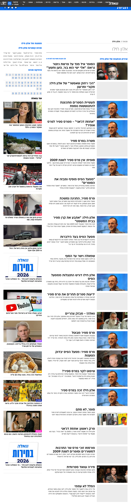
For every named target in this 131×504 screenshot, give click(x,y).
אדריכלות (7, 62)
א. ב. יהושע (37, 62)
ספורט (100, 2)
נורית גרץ (38, 56)
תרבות (84, 2)
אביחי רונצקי (17, 62)
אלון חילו (116, 42)
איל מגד (39, 65)
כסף (69, 2)
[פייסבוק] (5, 7)
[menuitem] (98, 3)
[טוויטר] (8, 7)
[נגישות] (3, 3)
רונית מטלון (29, 56)
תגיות (125, 42)
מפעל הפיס (7, 56)
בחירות (92, 2)
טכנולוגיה (39, 2)
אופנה (30, 2)
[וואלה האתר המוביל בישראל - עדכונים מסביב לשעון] (113, 3)
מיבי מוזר (12, 59)
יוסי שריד (6, 53)
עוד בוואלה (36, 98)
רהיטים (6, 59)
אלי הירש (14, 65)
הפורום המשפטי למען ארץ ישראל (29, 59)
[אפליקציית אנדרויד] (15, 7)
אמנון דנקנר (17, 53)
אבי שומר (27, 62)
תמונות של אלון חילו (31, 43)
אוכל (63, 2)
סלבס (76, 2)
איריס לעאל (28, 53)
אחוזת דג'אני (18, 56)
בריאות (56, 2)
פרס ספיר (38, 53)
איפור (32, 65)
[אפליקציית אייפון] (12, 7)
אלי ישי (6, 65)
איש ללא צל (23, 65)
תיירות (48, 2)
